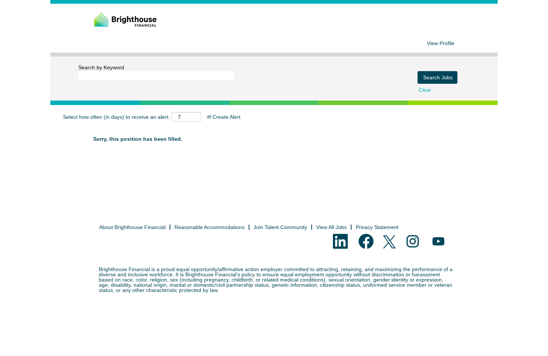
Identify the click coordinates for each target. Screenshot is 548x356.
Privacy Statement (377, 227)
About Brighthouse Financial (132, 227)
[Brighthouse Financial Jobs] (125, 19)
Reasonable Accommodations (209, 227)
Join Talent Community (280, 227)
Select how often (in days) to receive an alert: (116, 117)
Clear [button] (425, 90)
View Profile (440, 43)
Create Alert (225, 117)
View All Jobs (331, 227)
